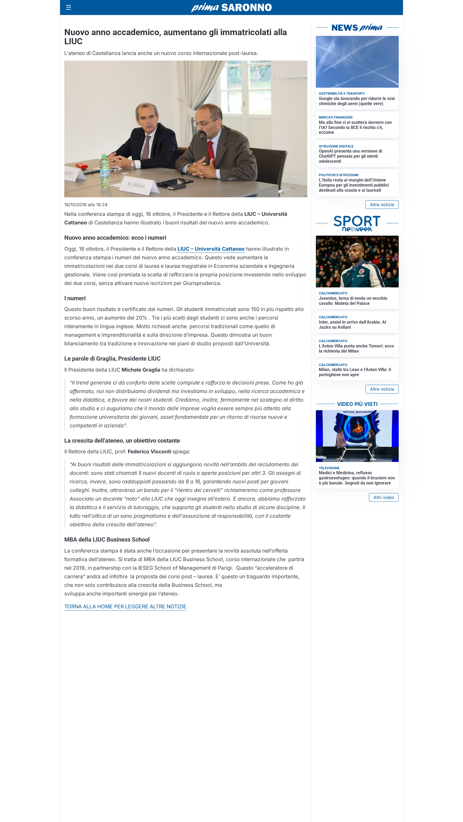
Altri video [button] (384, 497)
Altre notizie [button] (382, 204)
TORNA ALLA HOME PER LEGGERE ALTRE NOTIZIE (125, 606)
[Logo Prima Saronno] (231, 7)
